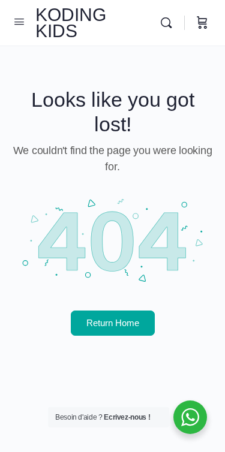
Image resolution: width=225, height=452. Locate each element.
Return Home (112, 323)
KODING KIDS (70, 23)
